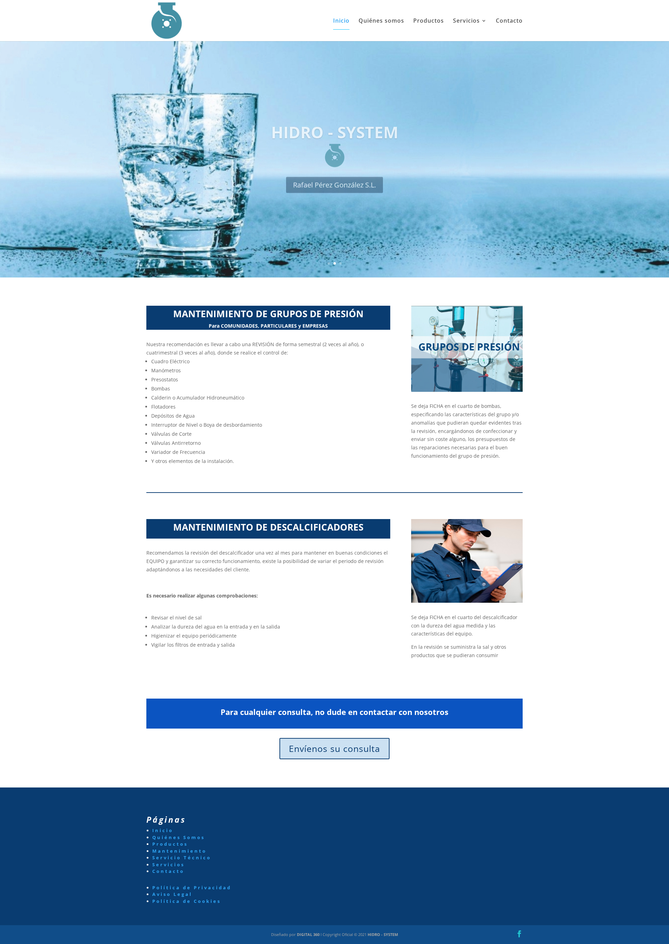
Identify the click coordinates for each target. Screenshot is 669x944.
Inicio (341, 21)
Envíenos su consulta (334, 748)
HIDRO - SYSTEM (383, 934)
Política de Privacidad (191, 887)
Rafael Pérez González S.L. (334, 177)
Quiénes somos (381, 21)
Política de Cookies (186, 901)
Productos (428, 21)
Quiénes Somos (178, 837)
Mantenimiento (179, 851)
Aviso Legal (172, 894)
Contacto (509, 21)
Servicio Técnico (181, 857)
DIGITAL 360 (309, 934)
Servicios (466, 21)
